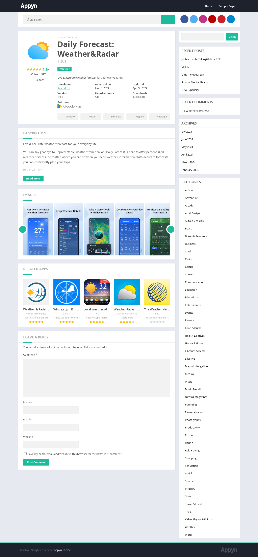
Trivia (188, 511)
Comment (30, 354)
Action (189, 190)
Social (188, 473)
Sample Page (227, 6)
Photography (193, 420)
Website (28, 437)
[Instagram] (203, 19)
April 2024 (187, 154)
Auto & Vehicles (194, 221)
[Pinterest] (221, 19)
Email (27, 419)
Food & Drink (193, 328)
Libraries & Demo (195, 351)
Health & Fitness (195, 335)
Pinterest (116, 116)
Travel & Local (193, 504)
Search (232, 37)
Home (208, 6)
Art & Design (192, 213)
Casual (189, 267)
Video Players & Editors (199, 519)
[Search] (168, 19)
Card (188, 251)
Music (188, 381)
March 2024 (188, 162)
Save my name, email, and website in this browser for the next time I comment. (75, 454)
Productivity (192, 427)
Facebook (70, 116)
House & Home (194, 343)
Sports (189, 481)
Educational (192, 297)
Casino (189, 259)
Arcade (189, 205)
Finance (189, 320)
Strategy (190, 489)
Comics (189, 274)
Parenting (191, 404)
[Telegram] (231, 19)
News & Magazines (196, 397)
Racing (189, 443)
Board (188, 228)
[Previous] (22, 229)
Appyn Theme (62, 550)
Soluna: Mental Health (194, 82)
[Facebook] (184, 19)
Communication (194, 282)
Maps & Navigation (196, 366)
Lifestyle (190, 358)
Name (27, 402)
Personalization (194, 412)
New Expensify (190, 90)
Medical (189, 374)
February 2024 (190, 170)
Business (190, 244)
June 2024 (187, 139)
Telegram (139, 116)
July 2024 (186, 131)
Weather (73, 37)
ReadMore (63, 88)
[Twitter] (194, 19)
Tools (188, 496)
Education (191, 289)
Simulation (191, 466)
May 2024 (187, 147)
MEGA (185, 67)
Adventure (191, 198)
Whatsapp (161, 116)
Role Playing (192, 450)
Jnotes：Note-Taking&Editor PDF (201, 59)
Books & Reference (196, 236)
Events (189, 312)
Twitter (92, 116)
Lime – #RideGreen (192, 74)
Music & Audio (193, 389)
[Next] (170, 229)
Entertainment (194, 305)
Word (188, 534)
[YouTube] (212, 19)
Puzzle (189, 435)
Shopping (191, 458)
